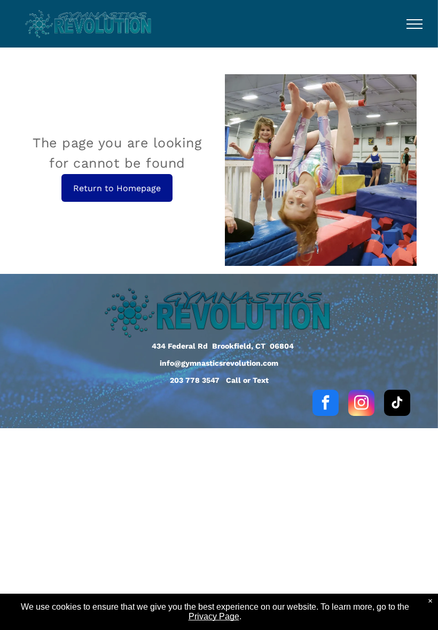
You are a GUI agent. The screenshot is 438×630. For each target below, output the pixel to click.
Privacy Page (214, 616)
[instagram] (361, 404)
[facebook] (325, 404)
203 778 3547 (195, 380)
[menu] (414, 24)
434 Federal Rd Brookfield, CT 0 (212, 346)
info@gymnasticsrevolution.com (219, 363)
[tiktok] (397, 404)
